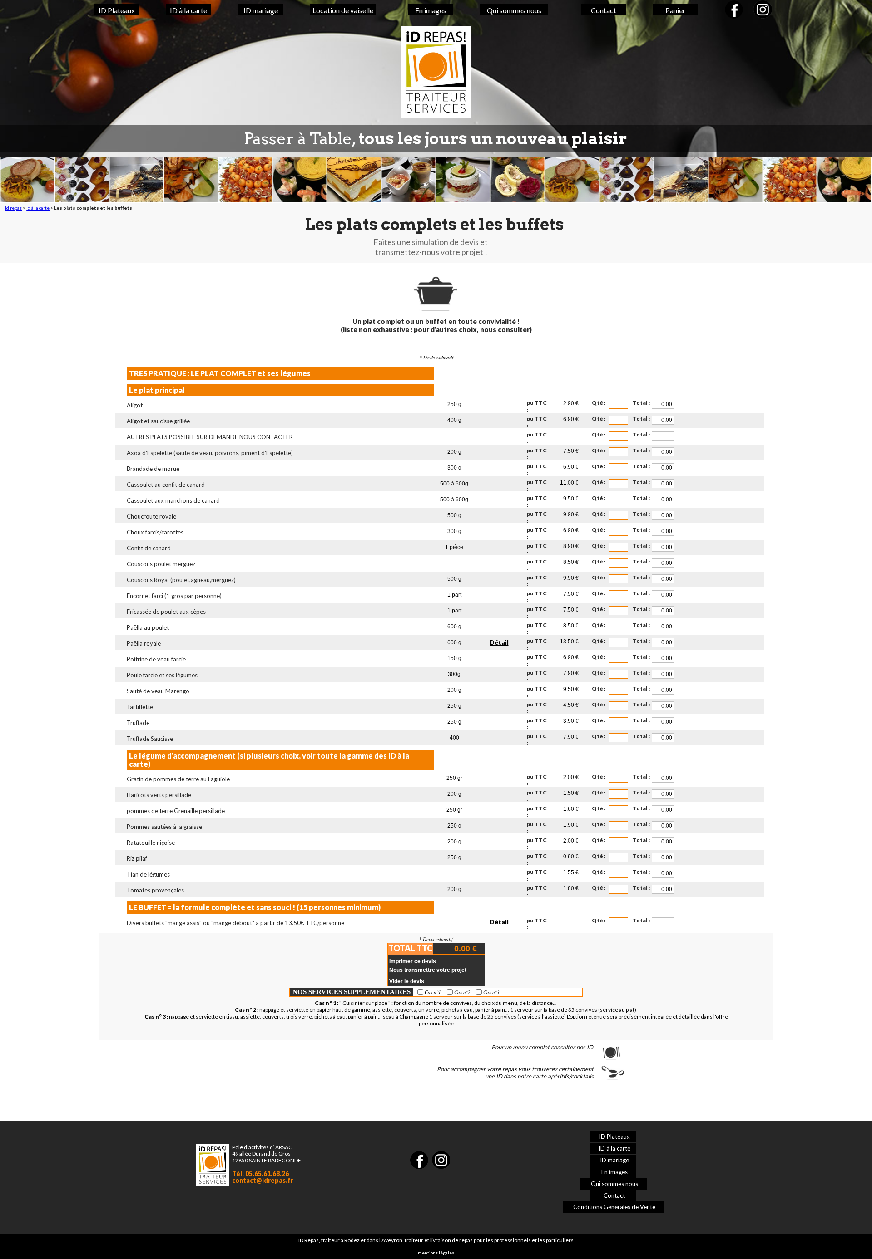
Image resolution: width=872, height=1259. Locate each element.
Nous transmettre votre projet (427, 970)
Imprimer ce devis (412, 961)
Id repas (13, 208)
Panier (675, 10)
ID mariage (260, 10)
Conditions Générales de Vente (614, 1206)
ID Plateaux (117, 10)
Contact (603, 10)
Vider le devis (406, 981)
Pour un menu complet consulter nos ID (542, 1047)
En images (430, 10)
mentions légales (436, 1252)
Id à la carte (38, 208)
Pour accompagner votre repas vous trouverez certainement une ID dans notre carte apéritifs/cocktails (515, 1072)
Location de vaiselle (342, 10)
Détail (499, 642)
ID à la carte (188, 10)
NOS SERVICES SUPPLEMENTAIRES (351, 991)
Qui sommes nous (514, 10)
